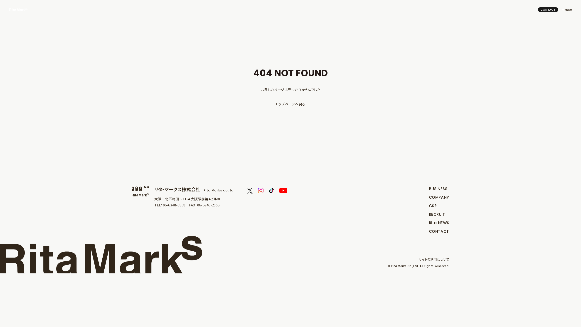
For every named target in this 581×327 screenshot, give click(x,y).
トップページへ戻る (290, 104)
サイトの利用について (434, 259)
